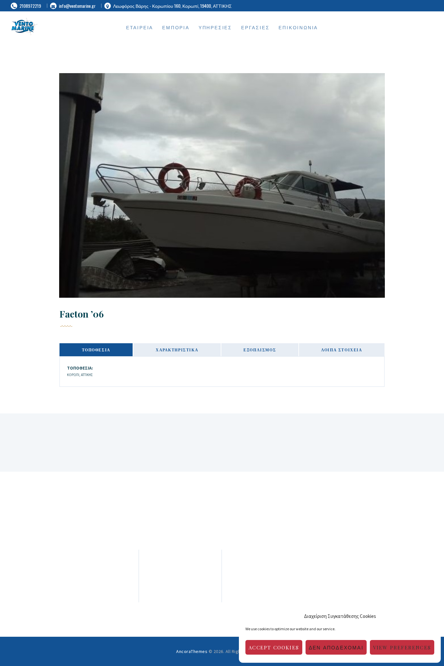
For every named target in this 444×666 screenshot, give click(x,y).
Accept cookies (274, 647)
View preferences (402, 647)
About (180, 565)
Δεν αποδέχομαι (336, 647)
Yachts (180, 589)
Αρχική (180, 573)
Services (180, 581)
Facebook (348, 565)
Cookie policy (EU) (180, 597)
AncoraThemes (191, 651)
